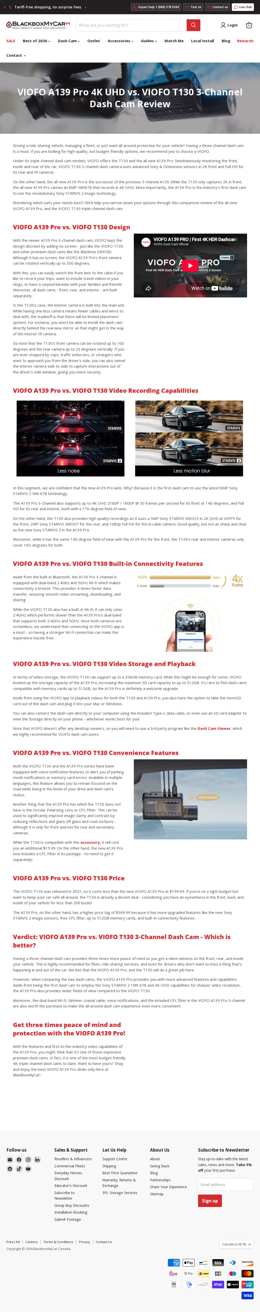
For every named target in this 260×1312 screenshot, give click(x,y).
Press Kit (13, 1242)
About (155, 1158)
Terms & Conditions (58, 1242)
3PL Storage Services (119, 1192)
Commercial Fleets (69, 1166)
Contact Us (104, 1242)
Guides (148, 40)
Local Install (202, 40)
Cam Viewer (214, 728)
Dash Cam (68, 40)
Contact (14, 55)
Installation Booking (70, 1212)
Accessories (119, 40)
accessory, (90, 842)
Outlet (93, 40)
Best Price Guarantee (119, 1172)
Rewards (245, 40)
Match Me (174, 40)
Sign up (210, 1201)
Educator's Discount (70, 1185)
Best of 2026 (35, 40)
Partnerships (160, 1180)
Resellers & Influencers (73, 1158)
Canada (234, 1244)
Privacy (84, 1242)
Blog (226, 40)
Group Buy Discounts (71, 1205)
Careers (31, 1242)
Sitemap (157, 1194)
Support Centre (114, 1158)
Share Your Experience (168, 1186)
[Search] (193, 25)
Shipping (109, 1166)
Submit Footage (67, 1219)
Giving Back (159, 1166)
